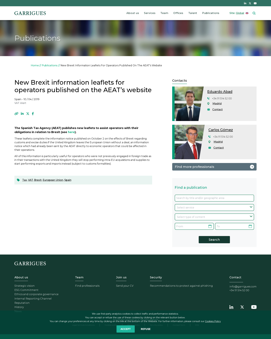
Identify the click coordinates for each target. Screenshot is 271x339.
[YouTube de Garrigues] (255, 3)
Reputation (22, 302)
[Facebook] (33, 114)
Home (35, 65)
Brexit (38, 180)
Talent (192, 13)
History (19, 307)
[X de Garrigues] (250, 3)
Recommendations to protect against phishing (181, 285)
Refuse (146, 329)
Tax (24, 180)
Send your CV (124, 285)
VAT (30, 180)
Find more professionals (194, 167)
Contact (217, 109)
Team (164, 13)
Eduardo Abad (219, 91)
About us (132, 13)
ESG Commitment (26, 290)
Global (240, 13)
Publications (210, 13)
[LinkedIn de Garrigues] (245, 3)
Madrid (217, 103)
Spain (67, 180)
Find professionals (87, 285)
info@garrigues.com (243, 286)
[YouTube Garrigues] (254, 306)
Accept (125, 329)
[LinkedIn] (22, 114)
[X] (27, 114)
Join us (121, 277)
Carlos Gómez (220, 130)
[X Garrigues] (242, 306)
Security (156, 277)
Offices (178, 13)
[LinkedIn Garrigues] (231, 306)
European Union (53, 180)
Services (149, 13)
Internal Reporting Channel (33, 298)
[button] (16, 114)
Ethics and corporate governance (36, 294)
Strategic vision (24, 285)
